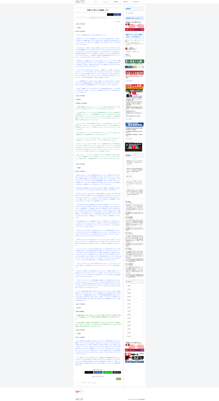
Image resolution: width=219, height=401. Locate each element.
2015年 (129, 325)
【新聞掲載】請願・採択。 (131, 111)
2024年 (129, 293)
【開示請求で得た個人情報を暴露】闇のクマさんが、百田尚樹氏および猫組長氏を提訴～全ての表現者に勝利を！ (134, 170)
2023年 (129, 296)
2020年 (129, 307)
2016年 (129, 322)
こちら (136, 43)
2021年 (129, 304)
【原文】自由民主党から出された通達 (133, 115)
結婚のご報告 (129, 176)
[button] (98, 17)
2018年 (129, 314)
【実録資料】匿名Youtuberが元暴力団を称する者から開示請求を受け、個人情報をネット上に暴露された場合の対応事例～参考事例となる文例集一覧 (134, 192)
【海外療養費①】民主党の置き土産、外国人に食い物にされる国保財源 (134, 129)
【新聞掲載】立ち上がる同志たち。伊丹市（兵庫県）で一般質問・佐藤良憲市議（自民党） (134, 108)
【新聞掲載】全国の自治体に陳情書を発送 (134, 101)
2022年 (129, 300)
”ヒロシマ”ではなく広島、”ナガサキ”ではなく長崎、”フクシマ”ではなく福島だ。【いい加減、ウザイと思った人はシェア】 (134, 183)
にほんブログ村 (128, 55)
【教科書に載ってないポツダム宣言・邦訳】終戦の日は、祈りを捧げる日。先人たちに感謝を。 (134, 162)
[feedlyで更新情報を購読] (117, 379)
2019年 (129, 311)
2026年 (129, 286)
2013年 (129, 332)
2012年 (129, 336)
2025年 (129, 289)
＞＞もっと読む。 (129, 80)
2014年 (129, 329)
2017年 (129, 318)
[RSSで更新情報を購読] (120, 379)
